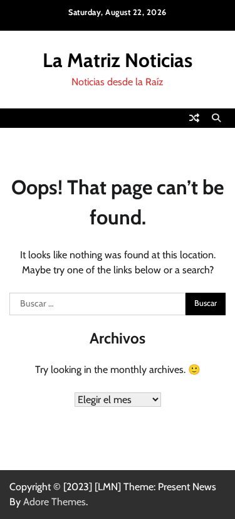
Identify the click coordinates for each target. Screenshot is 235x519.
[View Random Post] (194, 117)
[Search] (216, 117)
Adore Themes (54, 502)
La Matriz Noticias (117, 60)
